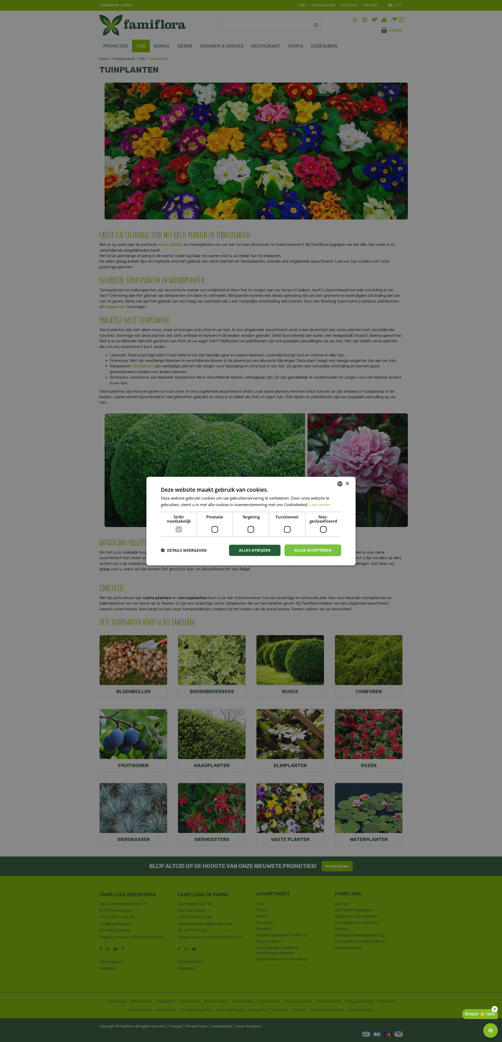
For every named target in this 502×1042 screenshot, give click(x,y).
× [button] (347, 483)
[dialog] (251, 521)
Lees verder (319, 504)
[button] (184, 550)
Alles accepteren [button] (312, 550)
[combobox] (340, 484)
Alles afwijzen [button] (255, 550)
